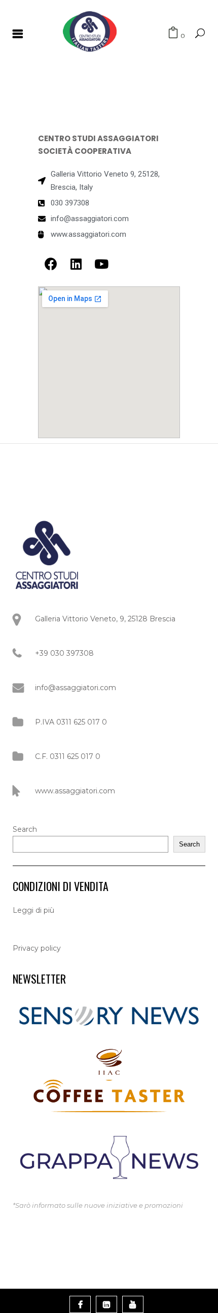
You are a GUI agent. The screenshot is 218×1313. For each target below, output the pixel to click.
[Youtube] (101, 263)
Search (25, 829)
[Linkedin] (76, 263)
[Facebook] (50, 263)
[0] (173, 33)
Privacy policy (37, 948)
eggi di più (35, 910)
